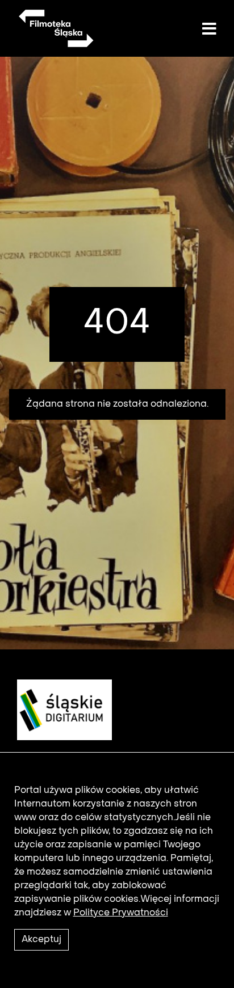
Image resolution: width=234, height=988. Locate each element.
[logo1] (60, 709)
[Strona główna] (55, 28)
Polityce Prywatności (120, 913)
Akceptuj (41, 939)
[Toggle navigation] (209, 29)
